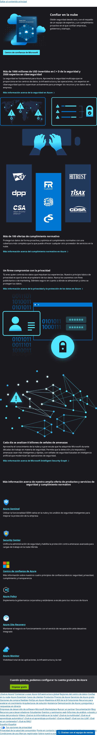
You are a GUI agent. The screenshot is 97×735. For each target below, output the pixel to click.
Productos (49, 697)
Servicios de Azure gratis (82, 697)
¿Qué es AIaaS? (64, 718)
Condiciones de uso (9, 733)
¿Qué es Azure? (7, 694)
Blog (93, 709)
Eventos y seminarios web (54, 712)
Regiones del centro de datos (74, 694)
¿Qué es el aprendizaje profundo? (40, 718)
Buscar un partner (66, 709)
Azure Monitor (11, 655)
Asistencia (52, 703)
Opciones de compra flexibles (14, 700)
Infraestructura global (48, 694)
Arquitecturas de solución (34, 703)
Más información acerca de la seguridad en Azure (28, 92)
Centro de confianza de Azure (19, 571)
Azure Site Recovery (14, 624)
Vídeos (22, 715)
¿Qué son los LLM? (80, 718)
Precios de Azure (62, 697)
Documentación (83, 709)
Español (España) (8, 724)
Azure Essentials (18, 697)
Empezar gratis (19, 687)
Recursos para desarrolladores (15, 712)
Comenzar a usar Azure (26, 694)
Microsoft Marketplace (46, 709)
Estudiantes (35, 712)
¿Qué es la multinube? (69, 715)
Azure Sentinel (11, 508)
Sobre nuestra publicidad (50, 733)
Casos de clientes (35, 697)
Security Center (12, 540)
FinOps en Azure (36, 700)
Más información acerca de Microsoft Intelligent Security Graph (35, 460)
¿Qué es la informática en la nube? (42, 715)
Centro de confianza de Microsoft (21, 52)
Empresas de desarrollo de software (17, 709)
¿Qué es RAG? (24, 721)
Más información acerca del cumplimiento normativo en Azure (34, 251)
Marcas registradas (28, 733)
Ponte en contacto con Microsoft (52, 730)
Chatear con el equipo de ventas (77, 732)
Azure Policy (10, 596)
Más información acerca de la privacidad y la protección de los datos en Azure (42, 288)
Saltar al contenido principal (13, 1)
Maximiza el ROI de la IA (56, 700)
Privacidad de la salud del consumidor (18, 730)
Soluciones (73, 700)
